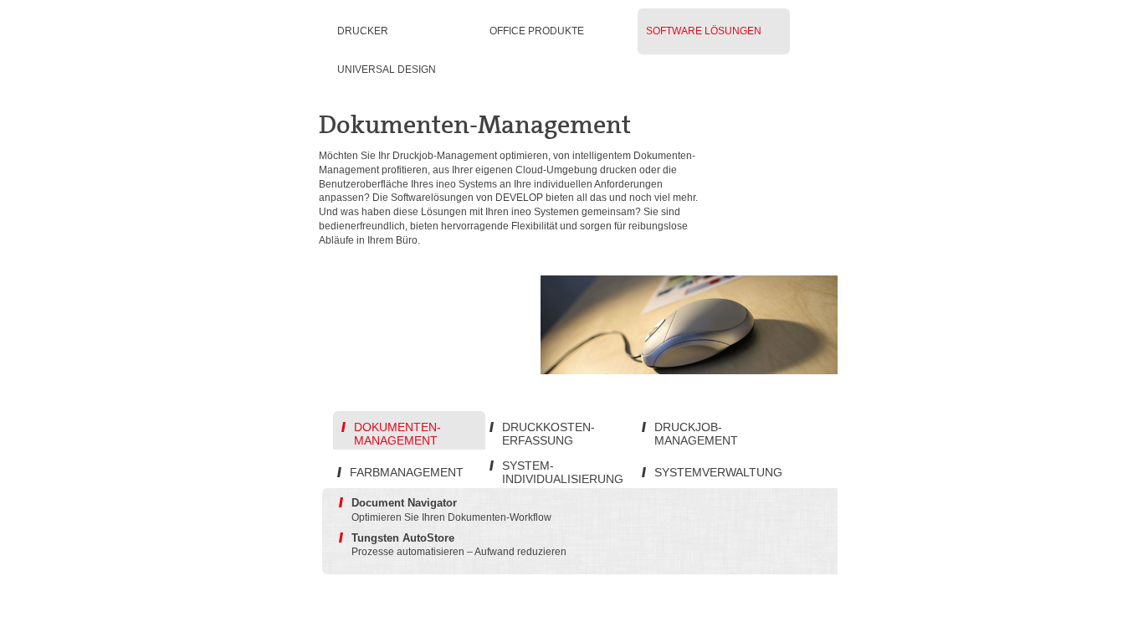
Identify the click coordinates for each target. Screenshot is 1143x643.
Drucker (362, 31)
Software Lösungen (703, 31)
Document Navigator (404, 502)
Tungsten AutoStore (402, 538)
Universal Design (386, 69)
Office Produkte (536, 31)
